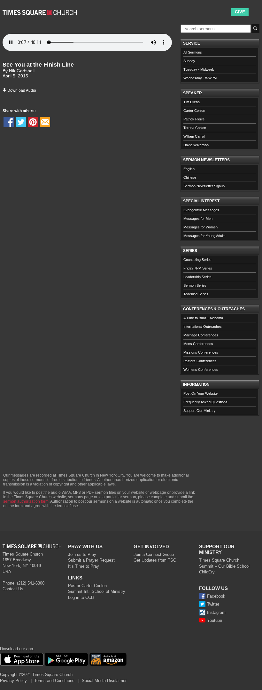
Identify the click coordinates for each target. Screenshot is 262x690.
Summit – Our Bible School (224, 566)
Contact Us (13, 588)
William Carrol (193, 136)
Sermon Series (194, 285)
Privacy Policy (13, 680)
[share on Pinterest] (33, 122)
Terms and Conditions (54, 680)
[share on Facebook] (9, 122)
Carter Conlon (194, 110)
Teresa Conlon (194, 128)
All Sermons (192, 52)
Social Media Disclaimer (104, 680)
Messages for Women (200, 227)
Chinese (189, 177)
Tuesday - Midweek (198, 69)
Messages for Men (197, 218)
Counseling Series (197, 260)
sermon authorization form (26, 501)
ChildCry (207, 572)
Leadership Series (197, 277)
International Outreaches (202, 326)
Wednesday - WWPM (200, 78)
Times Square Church (219, 560)
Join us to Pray (82, 554)
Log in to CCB (81, 597)
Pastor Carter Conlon (87, 585)
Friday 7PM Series (197, 268)
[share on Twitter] (21, 122)
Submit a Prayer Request (91, 560)
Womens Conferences (200, 369)
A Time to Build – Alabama (203, 318)
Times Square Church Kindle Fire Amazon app (108, 659)
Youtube (214, 620)
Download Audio (21, 90)
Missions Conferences (200, 352)
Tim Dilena (191, 102)
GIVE (240, 12)
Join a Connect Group (154, 554)
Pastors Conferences (200, 361)
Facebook (216, 596)
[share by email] (45, 122)
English (189, 169)
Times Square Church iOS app (21, 659)
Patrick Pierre (193, 119)
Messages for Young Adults (204, 236)
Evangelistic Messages (201, 210)
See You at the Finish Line (38, 64)
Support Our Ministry (199, 411)
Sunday (189, 61)
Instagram (216, 612)
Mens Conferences (198, 344)
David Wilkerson (196, 145)
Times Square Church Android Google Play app (66, 659)
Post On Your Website (200, 393)
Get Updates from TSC (155, 560)
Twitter (213, 604)
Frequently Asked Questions (205, 402)
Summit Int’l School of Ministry (96, 591)
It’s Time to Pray (83, 566)
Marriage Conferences (200, 335)
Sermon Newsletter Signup (204, 186)
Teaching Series (195, 294)
